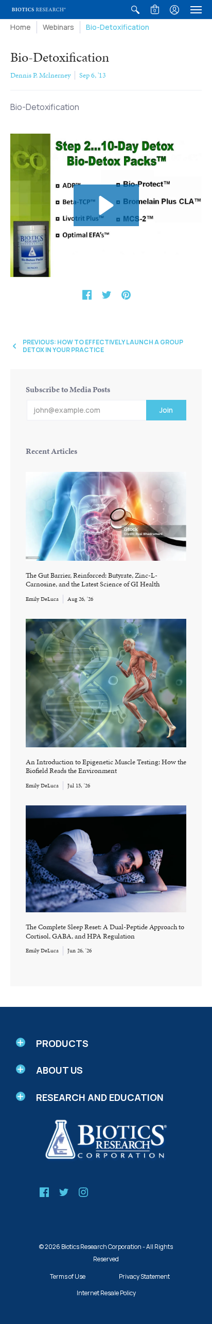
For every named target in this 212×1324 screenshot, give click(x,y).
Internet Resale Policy (106, 1293)
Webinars (58, 27)
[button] (135, 9)
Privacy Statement (144, 1276)
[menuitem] (135, 9)
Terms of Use (67, 1276)
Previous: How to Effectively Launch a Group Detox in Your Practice (103, 346)
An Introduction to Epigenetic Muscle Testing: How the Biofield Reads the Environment (106, 766)
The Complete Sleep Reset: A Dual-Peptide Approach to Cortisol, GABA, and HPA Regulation (105, 931)
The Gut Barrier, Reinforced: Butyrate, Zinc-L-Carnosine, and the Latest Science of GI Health (93, 580)
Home (20, 27)
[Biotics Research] (38, 9)
